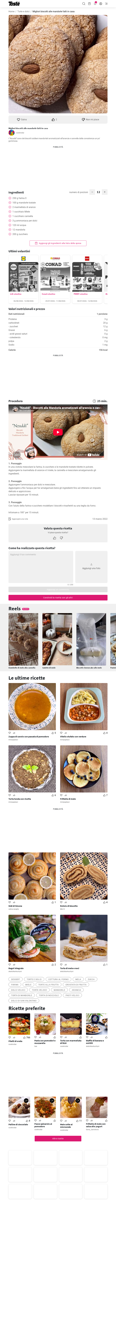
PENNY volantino (81, 294)
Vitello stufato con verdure (73, 736)
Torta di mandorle (21, 995)
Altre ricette (58, 1138)
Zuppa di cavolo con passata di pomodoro (28, 736)
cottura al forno (58, 979)
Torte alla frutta (48, 985)
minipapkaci (13, 740)
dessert (15, 979)
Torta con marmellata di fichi (70, 1041)
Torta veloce (39, 990)
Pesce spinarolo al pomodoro (43, 1125)
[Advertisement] (58, 166)
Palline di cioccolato (18, 1124)
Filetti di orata (15, 1041)
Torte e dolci (23, 11)
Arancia (76, 990)
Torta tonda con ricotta (19, 799)
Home (11, 11)
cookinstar (20, 133)
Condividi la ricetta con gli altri (58, 598)
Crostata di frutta (76, 985)
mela (78, 979)
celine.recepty (13, 909)
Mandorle (59, 990)
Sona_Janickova (92, 1130)
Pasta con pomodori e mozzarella (44, 1041)
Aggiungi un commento (58, 589)
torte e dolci (34, 979)
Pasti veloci (72, 995)
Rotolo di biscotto (69, 906)
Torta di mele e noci (69, 968)
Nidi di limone (15, 906)
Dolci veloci (18, 990)
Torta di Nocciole (49, 995)
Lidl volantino (15, 294)
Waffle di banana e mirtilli (95, 1041)
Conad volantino (48, 294)
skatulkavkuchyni (15, 971)
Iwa (35, 1046)
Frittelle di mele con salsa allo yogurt (96, 1125)
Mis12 (62, 909)
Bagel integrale (15, 968)
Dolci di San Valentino (23, 1001)
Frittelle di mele (68, 799)
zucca (91, 979)
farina (15, 985)
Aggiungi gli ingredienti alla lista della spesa (59, 243)
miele (28, 985)
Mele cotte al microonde (66, 1125)
